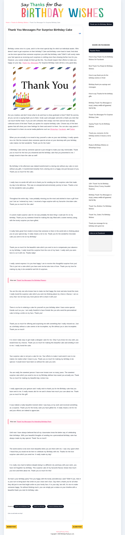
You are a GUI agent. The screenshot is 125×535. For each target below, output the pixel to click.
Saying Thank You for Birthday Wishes (99, 125)
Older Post (77, 527)
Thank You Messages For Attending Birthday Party (34, 421)
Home (8, 22)
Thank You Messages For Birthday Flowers (31, 280)
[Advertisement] (44, 41)
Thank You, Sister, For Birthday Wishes (99, 216)
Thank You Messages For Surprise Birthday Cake (40, 29)
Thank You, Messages (30, 63)
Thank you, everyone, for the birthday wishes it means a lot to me (100, 135)
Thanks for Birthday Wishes (19, 22)
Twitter (72, 129)
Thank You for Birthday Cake (22, 506)
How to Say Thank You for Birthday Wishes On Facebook (101, 58)
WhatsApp (54, 129)
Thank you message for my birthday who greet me (98, 224)
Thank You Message (39, 506)
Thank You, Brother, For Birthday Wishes (100, 207)
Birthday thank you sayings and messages (99, 86)
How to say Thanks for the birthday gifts (101, 95)
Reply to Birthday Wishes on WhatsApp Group (98, 146)
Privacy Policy (65, 531)
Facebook (62, 129)
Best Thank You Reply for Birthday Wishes (101, 67)
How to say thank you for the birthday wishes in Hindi (98, 76)
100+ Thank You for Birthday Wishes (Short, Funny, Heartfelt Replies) (99, 186)
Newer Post (11, 527)
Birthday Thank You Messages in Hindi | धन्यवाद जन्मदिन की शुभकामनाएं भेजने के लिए (100, 105)
